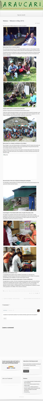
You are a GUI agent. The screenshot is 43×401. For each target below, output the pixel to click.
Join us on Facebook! (7, 378)
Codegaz (25, 381)
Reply (5, 318)
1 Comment (38, 23)
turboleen (5, 310)
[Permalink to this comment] (13, 310)
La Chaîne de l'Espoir (27, 386)
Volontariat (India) (27, 392)
